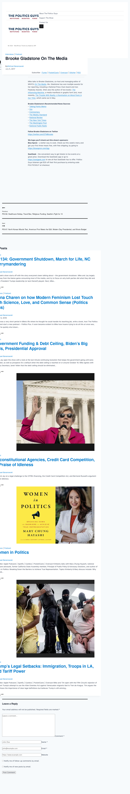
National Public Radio (38, 126)
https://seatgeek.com (36, 160)
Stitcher (72, 73)
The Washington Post (38, 123)
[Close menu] (0, 62)
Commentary (34, 112)
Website (44, 755)
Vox (30, 109)
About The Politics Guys (48, 13)
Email (44, 748)
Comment (59, 736)
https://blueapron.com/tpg (38, 148)
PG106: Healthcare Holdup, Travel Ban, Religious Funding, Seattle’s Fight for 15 (32, 212)
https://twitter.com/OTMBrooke (40, 134)
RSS (79, 73)
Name (44, 742)
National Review (36, 118)
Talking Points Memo (37, 107)
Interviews (9, 54)
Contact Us (43, 22)
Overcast (64, 73)
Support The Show (46, 18)
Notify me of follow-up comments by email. (21, 761)
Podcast (18, 54)
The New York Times (37, 120)
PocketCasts (54, 73)
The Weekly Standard (38, 115)
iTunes (44, 73)
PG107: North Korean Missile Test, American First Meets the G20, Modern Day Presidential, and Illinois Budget (44, 226)
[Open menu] (41, 26)
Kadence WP (32, 45)
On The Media (40, 84)
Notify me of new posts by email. (17, 767)
